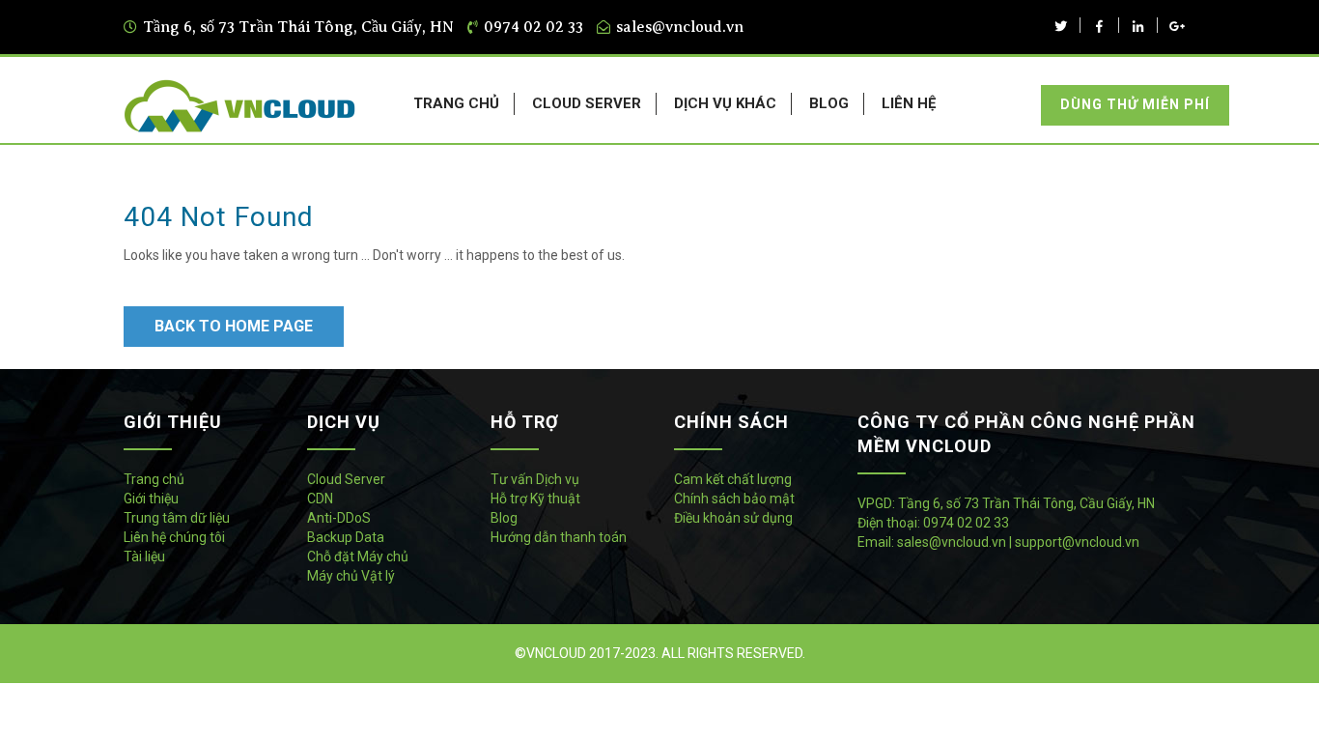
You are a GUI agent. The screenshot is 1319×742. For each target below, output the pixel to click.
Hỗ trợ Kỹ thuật (535, 498)
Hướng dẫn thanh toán (559, 537)
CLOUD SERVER (586, 103)
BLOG (829, 103)
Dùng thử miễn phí (1135, 104)
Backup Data (345, 537)
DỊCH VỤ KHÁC (725, 103)
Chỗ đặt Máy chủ (357, 556)
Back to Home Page (233, 326)
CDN (320, 498)
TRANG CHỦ (456, 103)
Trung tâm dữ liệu (177, 518)
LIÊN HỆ (909, 103)
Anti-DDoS (339, 518)
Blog (504, 518)
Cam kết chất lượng (733, 479)
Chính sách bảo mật (734, 498)
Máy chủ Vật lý (351, 576)
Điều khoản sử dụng (733, 518)
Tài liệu (144, 556)
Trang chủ (154, 479)
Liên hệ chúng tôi (174, 537)
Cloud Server (346, 479)
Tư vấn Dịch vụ (535, 479)
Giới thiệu (151, 498)
